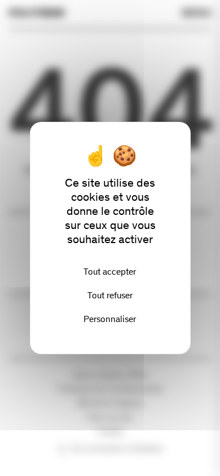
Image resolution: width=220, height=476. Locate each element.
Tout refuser (110, 295)
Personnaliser (109, 319)
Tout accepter (109, 271)
